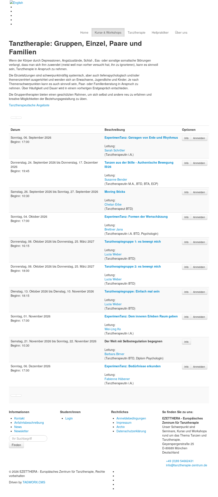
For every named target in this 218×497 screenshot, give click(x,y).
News (18, 427)
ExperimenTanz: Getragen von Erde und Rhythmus (141, 137)
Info (186, 138)
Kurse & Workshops (108, 32)
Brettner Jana (114, 229)
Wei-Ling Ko (113, 329)
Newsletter (21, 431)
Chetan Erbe (113, 204)
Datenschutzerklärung (131, 431)
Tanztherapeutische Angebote (29, 105)
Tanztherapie (136, 32)
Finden (16, 445)
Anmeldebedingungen (131, 418)
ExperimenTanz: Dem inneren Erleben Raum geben (141, 316)
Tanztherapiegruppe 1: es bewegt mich (133, 241)
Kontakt (19, 418)
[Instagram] (15, 15)
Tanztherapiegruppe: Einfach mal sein (132, 291)
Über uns (181, 32)
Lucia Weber (113, 254)
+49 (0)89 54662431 (179, 461)
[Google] (15, 24)
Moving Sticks (115, 191)
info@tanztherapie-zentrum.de (186, 465)
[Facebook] (15, 7)
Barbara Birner (114, 354)
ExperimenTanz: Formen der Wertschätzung (136, 216)
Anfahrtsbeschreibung (29, 422)
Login (69, 418)
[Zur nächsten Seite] (13, 118)
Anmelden (199, 138)
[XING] (15, 19)
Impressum (124, 422)
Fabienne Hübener (117, 379)
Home (84, 32)
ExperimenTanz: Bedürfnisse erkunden (133, 366)
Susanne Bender (116, 179)
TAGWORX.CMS (34, 482)
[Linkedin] (15, 11)
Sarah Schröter (115, 150)
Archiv (120, 427)
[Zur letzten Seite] (19, 118)
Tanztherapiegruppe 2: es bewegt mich (133, 266)
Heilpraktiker (160, 32)
